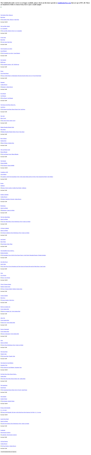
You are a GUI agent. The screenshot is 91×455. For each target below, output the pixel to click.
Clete (2, 340)
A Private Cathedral (5, 228)
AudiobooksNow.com (64, 3)
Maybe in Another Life (5, 306)
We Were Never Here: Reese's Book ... (9, 374)
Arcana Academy (4, 295)
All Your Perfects (4, 441)
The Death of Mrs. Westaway (7, 15)
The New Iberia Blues (5, 217)
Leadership (3, 430)
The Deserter (3, 161)
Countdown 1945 (4, 172)
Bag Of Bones (4, 138)
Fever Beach (3, 93)
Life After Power (4, 261)
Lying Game (3, 37)
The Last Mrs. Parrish (5, 26)
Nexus (2, 71)
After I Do (3, 318)
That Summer (3, 396)
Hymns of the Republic (5, 407)
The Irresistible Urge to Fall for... (7, 250)
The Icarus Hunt (4, 351)
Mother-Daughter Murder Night (7, 127)
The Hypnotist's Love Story (6, 48)
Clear (2, 273)
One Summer (3, 60)
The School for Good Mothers (7, 362)
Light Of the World (5, 419)
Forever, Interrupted (5, 329)
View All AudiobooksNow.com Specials (8, 451)
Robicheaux (3, 205)
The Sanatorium (4, 385)
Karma (2, 183)
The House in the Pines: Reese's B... (8, 104)
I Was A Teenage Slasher (6, 284)
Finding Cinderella (4, 194)
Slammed (2, 82)
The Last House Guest (5, 149)
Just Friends (3, 239)
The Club (3, 116)
